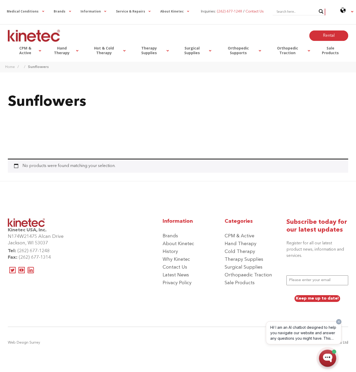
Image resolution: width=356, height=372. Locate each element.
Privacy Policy (177, 283)
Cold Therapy (240, 251)
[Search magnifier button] (321, 11)
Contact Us (175, 267)
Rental (329, 36)
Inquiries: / (232, 11)
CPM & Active (239, 236)
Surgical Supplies (243, 267)
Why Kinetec (176, 259)
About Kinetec (178, 243)
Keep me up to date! (317, 298)
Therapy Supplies (244, 259)
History (170, 251)
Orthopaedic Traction (248, 275)
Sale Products (240, 283)
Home (10, 67)
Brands (170, 236)
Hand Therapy (240, 243)
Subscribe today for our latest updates (316, 226)
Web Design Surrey (24, 342)
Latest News (176, 275)
